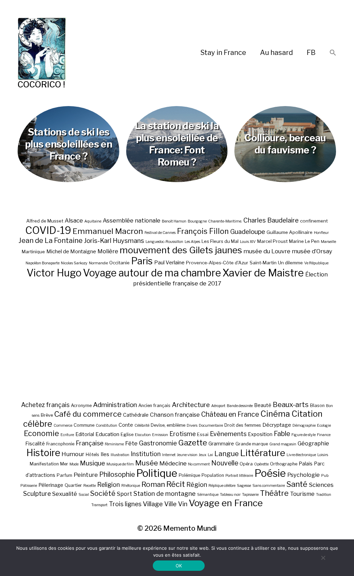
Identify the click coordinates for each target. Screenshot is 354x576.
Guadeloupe (247, 232)
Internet (169, 455)
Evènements (228, 433)
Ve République (316, 263)
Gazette (192, 442)
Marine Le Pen (304, 241)
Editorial (84, 434)
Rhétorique (130, 485)
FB (311, 52)
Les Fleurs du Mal (220, 241)
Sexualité (64, 493)
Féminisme (114, 444)
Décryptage (276, 425)
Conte (126, 425)
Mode (73, 464)
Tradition (323, 494)
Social (83, 494)
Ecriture (67, 435)
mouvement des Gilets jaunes (181, 250)
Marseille (328, 241)
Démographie (304, 425)
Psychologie (303, 474)
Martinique (33, 251)
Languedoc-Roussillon (164, 241)
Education (107, 434)
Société (102, 493)
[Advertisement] (177, 343)
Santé (296, 484)
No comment (199, 464)
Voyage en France (226, 503)
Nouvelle (224, 463)
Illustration (120, 455)
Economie (41, 433)
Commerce (63, 425)
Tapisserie (250, 494)
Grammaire (221, 443)
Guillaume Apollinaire (290, 232)
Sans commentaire (268, 485)
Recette (89, 485)
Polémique (189, 475)
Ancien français (154, 405)
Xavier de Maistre (263, 273)
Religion (108, 484)
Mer (64, 463)
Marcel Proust (272, 241)
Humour (73, 454)
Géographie (313, 443)
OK (179, 565)
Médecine (173, 463)
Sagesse (244, 485)
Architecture (191, 405)
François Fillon (203, 231)
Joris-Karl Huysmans (114, 241)
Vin (182, 504)
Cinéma (275, 414)
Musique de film (120, 464)
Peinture (86, 474)
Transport (99, 505)
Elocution (143, 435)
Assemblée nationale (131, 220)
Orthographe (283, 463)
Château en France (230, 414)
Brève (47, 415)
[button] (332, 53)
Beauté (262, 405)
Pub (324, 475)
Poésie (270, 473)
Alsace (74, 220)
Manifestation (44, 463)
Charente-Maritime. (225, 221)
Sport (124, 493)
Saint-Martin (263, 262)
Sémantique (207, 494)
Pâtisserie (28, 485)
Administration (115, 405)
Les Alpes (192, 241)
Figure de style (303, 435)
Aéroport (218, 406)
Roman (153, 484)
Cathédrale (136, 415)
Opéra (246, 463)
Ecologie (324, 425)
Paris (142, 261)
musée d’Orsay (312, 251)
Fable (282, 433)
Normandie (98, 263)
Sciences (321, 484)
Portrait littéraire (239, 475)
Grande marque (251, 443)
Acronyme (81, 405)
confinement (314, 221)
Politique (156, 473)
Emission (160, 435)
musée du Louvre (266, 251)
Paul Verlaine (169, 262)
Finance (323, 435)
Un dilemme (290, 262)
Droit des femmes (242, 425)
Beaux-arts (291, 404)
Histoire (43, 453)
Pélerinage (50, 485)
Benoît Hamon (174, 221)
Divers (192, 425)
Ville (170, 504)
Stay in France (223, 52)
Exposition (260, 434)
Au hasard (276, 52)
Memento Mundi (190, 528)
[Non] (323, 557)
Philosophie (117, 474)
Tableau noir (230, 494)
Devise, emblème (168, 425)
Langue (226, 454)
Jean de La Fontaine (50, 240)
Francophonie (60, 443)
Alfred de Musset (44, 221)
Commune (84, 425)
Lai (210, 455)
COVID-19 (48, 230)
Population (213, 475)
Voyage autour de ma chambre (152, 273)
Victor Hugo (54, 273)
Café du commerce (88, 413)
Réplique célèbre (221, 485)
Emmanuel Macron (108, 231)
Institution (146, 453)
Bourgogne (197, 221)
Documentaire (211, 425)
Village (153, 504)
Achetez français (45, 404)
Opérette (261, 464)
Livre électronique (301, 455)
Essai (202, 434)
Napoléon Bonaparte (42, 263)
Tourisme (302, 493)
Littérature (262, 452)
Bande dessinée (240, 406)
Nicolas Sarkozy (74, 263)
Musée (146, 463)
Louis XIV (248, 241)
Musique (92, 463)
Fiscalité (35, 443)
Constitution (106, 425)
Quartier (73, 485)
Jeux (202, 455)
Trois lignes (125, 504)
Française (89, 443)
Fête (131, 443)
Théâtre (274, 493)
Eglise (127, 434)
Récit (175, 484)
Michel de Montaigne (71, 251)
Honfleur (321, 232)
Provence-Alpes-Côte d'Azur (217, 262)
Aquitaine (92, 221)
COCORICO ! (41, 84)
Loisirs (322, 455)
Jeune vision (187, 455)
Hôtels (92, 454)
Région (196, 484)
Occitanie (119, 262)
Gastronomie (158, 443)
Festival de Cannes (160, 232)
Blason (317, 405)
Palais (306, 463)
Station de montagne (164, 493)
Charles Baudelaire (271, 220)
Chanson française (175, 414)
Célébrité (141, 425)
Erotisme (182, 433)
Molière (107, 251)
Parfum (64, 475)
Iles (105, 454)
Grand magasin (282, 444)
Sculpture (37, 493)
